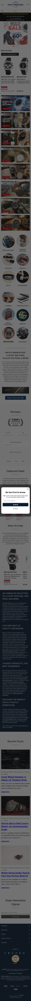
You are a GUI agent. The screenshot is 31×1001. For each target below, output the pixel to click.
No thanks (15, 508)
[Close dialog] (28, 489)
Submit (15, 505)
